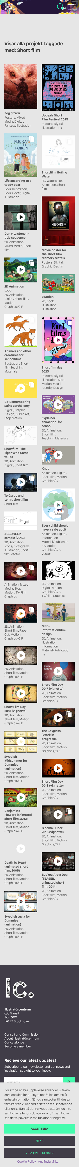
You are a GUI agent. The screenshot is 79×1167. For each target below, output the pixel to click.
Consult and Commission (22, 1034)
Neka (39, 1141)
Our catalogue (14, 1042)
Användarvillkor (48, 1162)
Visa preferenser (40, 1153)
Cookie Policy (26, 1162)
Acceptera (39, 1128)
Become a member (17, 1046)
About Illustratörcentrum (21, 1038)
